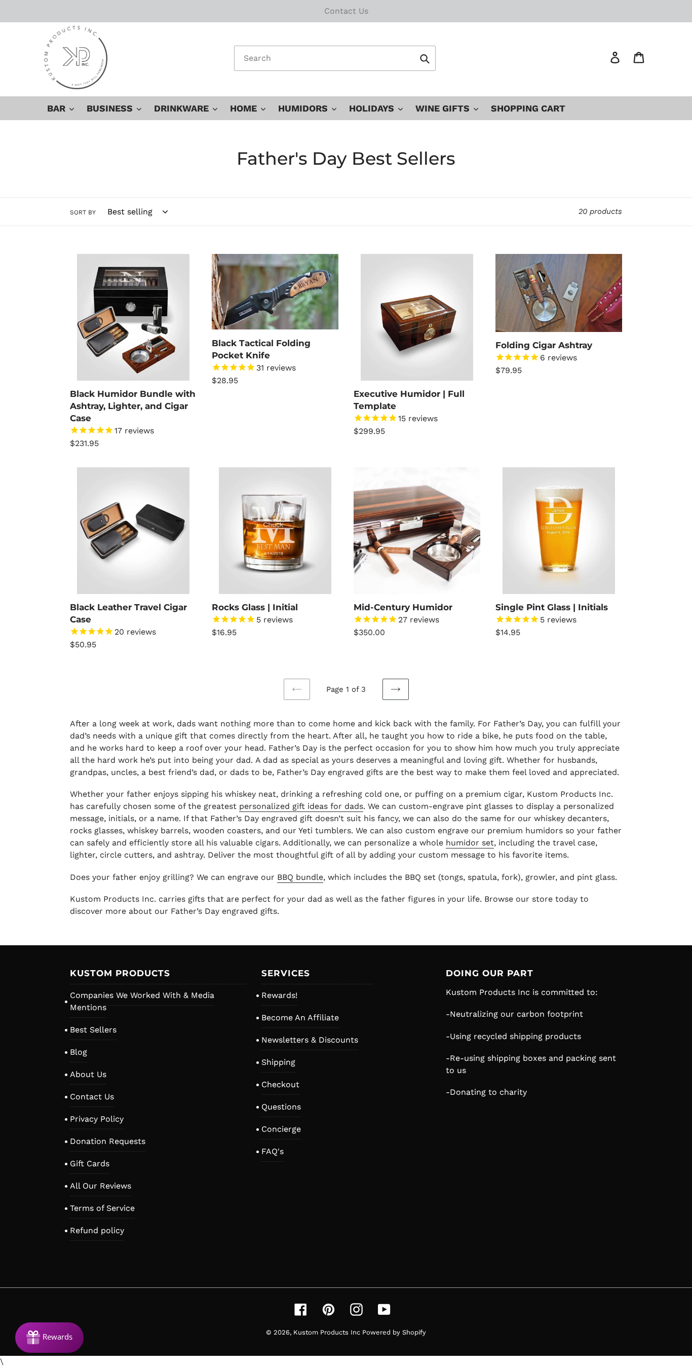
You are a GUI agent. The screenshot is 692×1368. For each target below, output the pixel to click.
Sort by (83, 212)
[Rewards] (49, 1337)
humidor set (470, 842)
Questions (281, 1107)
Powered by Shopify (394, 1332)
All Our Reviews (100, 1186)
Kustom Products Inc (327, 1332)
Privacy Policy (97, 1119)
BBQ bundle (300, 877)
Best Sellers (93, 1029)
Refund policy (97, 1230)
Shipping (278, 1062)
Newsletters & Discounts (309, 1040)
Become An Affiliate (300, 1017)
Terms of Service (102, 1208)
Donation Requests (107, 1141)
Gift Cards (89, 1163)
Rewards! (279, 995)
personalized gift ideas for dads (301, 806)
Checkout (280, 1084)
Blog (78, 1052)
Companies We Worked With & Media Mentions (142, 1001)
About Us (88, 1074)
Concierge (281, 1129)
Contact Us (92, 1096)
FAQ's (272, 1151)
